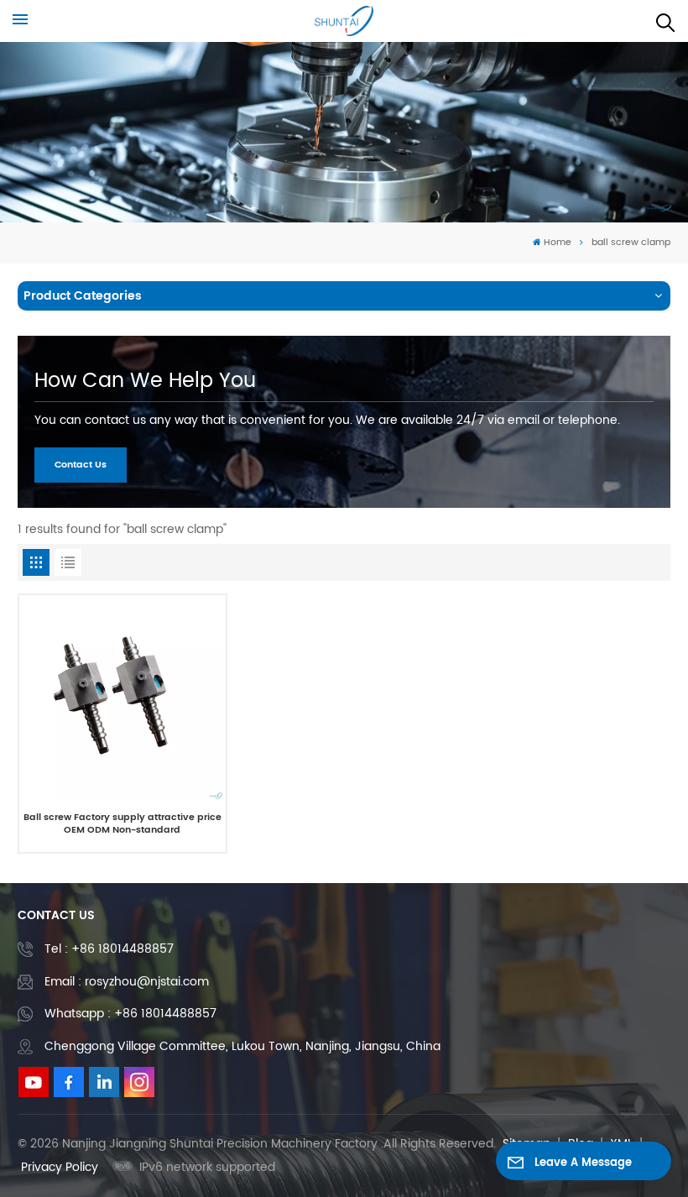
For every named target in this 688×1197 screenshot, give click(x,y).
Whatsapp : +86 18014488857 (130, 1013)
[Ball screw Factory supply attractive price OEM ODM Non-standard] (123, 698)
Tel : (109, 949)
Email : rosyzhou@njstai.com (126, 981)
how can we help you (145, 381)
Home (557, 242)
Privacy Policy (59, 1167)
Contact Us (81, 465)
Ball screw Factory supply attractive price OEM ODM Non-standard (122, 825)
